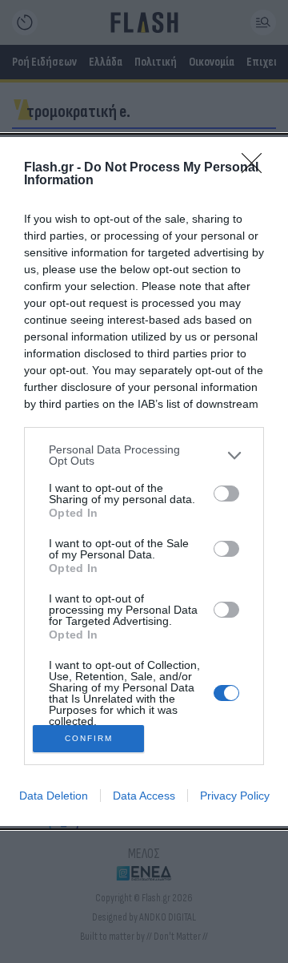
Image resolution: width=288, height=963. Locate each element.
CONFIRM (89, 738)
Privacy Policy (235, 795)
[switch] (226, 494)
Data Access (144, 795)
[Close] (257, 168)
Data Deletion (53, 795)
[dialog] (144, 481)
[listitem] (144, 455)
